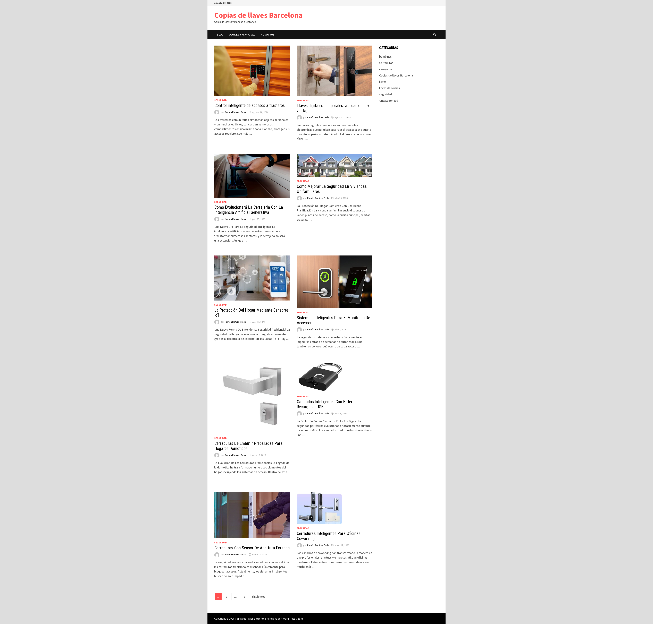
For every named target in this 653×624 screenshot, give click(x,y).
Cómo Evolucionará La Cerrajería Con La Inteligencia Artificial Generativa (248, 210)
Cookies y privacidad (242, 34)
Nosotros (267, 34)
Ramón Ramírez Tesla (235, 112)
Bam (300, 618)
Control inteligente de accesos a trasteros (249, 105)
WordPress (289, 618)
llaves (382, 82)
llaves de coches (389, 88)
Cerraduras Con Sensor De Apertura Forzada (252, 547)
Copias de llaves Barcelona (258, 15)
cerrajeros (385, 69)
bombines (385, 56)
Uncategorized (388, 100)
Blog (220, 34)
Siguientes (258, 597)
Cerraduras (386, 63)
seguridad (220, 100)
